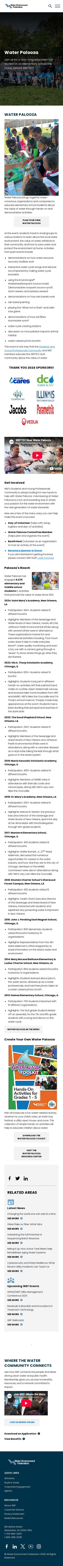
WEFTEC (8, 1491)
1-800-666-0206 (13, 1537)
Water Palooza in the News (23, 1029)
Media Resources (13, 1518)
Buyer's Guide (11, 1482)
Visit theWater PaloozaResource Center (31, 1153)
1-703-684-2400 (13, 1533)
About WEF (10, 1505)
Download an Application (20, 1433)
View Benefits (12, 1439)
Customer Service (14, 1509)
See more (13, 1218)
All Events (9, 1478)
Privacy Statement (14, 1513)
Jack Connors (46, 558)
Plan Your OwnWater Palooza (31, 222)
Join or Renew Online (22, 1422)
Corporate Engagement (17, 1486)
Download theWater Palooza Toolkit (31, 1137)
